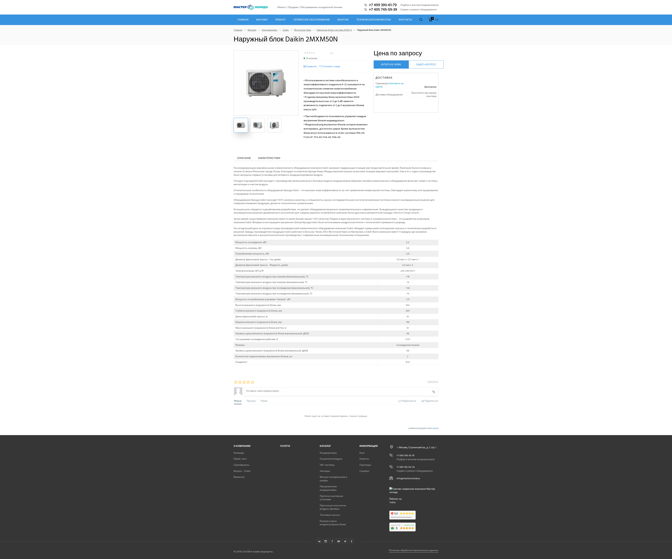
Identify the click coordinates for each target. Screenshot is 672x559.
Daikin (286, 30)
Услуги (285, 446)
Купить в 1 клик (391, 64)
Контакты (405, 20)
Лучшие (251, 400)
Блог (362, 453)
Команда (239, 453)
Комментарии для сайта (423, 428)
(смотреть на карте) (390, 85)
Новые (237, 400)
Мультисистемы (302, 30)
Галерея (364, 471)
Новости (364, 459)
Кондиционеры (269, 30)
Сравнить (311, 66)
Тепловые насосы (330, 515)
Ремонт (280, 20)
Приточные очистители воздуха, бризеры (333, 507)
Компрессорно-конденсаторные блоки (333, 523)
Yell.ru (392, 502)
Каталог (325, 446)
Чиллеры (325, 471)
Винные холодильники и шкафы (333, 479)
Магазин (262, 20)
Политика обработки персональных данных (413, 550)
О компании (242, 446)
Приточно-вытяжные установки (331, 498)
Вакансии (239, 477)
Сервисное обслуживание (311, 20)
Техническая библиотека (373, 20)
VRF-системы (327, 465)
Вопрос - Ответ (242, 471)
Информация (368, 446)
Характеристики (269, 158)
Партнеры (365, 465)
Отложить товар (331, 66)
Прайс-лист (240, 459)
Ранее (264, 400)
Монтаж (343, 20)
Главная (242, 20)
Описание (244, 158)
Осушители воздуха (331, 459)
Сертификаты (241, 465)
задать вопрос (426, 64)
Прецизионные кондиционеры (328, 488)
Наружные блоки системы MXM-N (334, 30)
